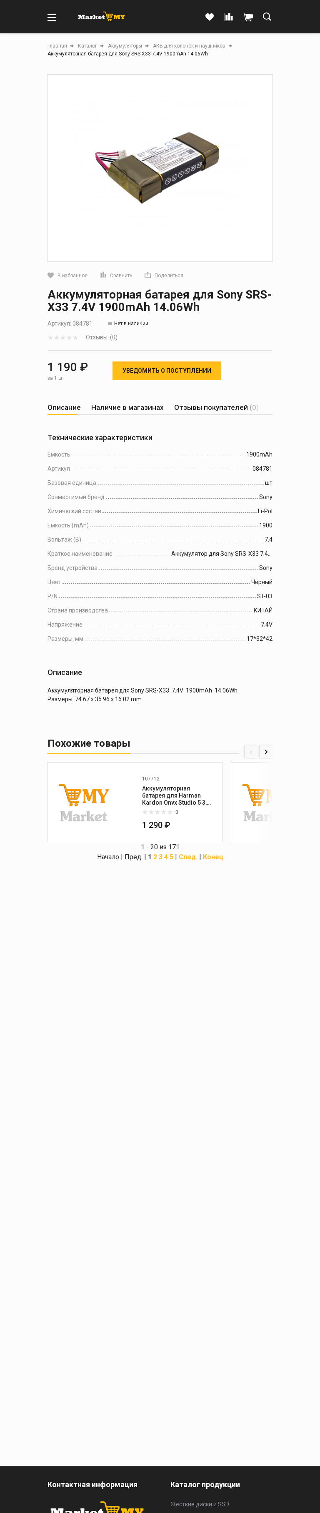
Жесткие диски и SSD (199, 1504)
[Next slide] (266, 751)
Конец (213, 857)
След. (188, 857)
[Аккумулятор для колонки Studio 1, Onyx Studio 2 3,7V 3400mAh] (267, 802)
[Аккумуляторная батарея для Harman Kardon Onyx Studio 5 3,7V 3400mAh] (84, 802)
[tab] (64, 407)
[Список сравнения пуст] (228, 17)
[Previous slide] (251, 751)
